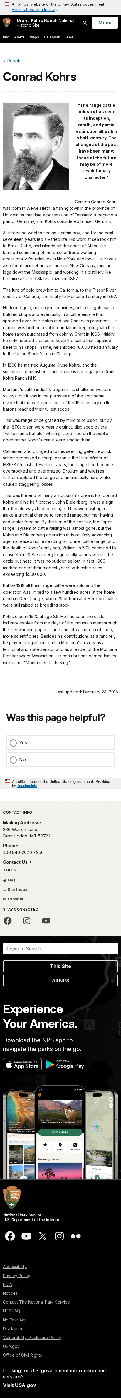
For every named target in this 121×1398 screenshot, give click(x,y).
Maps (34, 37)
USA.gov (11, 1346)
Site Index (17, 889)
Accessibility (15, 1266)
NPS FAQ (11, 1310)
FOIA (7, 1284)
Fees (68, 37)
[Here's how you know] (60, 7)
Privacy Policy (16, 1275)
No (22, 759)
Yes (23, 742)
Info (6, 37)
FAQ (11, 880)
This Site (60, 966)
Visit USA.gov (19, 1385)
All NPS (60, 981)
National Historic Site (45, 22)
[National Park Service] (7, 23)
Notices (10, 1293)
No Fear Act (14, 1319)
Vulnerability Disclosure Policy (32, 1337)
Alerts (19, 37)
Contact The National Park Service (36, 1301)
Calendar (52, 37)
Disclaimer (13, 1328)
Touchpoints (27, 785)
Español (15, 898)
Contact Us (16, 862)
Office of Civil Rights (22, 1355)
